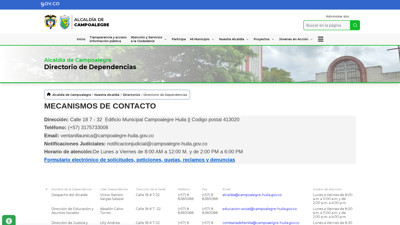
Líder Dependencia (114, 189)
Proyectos (262, 39)
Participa (179, 39)
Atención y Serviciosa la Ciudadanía (146, 39)
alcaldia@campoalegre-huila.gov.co (252, 195)
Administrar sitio (337, 16)
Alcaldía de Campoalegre (71, 95)
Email (226, 189)
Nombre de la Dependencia (71, 189)
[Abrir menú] (53, 192)
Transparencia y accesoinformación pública (108, 39)
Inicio (81, 39)
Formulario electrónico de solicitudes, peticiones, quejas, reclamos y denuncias (139, 159)
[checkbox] (46, 189)
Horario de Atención (327, 189)
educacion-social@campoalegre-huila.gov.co (259, 209)
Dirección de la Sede (151, 189)
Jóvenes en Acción (293, 39)
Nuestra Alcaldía (231, 39)
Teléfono (184, 189)
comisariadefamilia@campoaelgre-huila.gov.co (260, 223)
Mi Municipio (200, 39)
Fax (204, 189)
